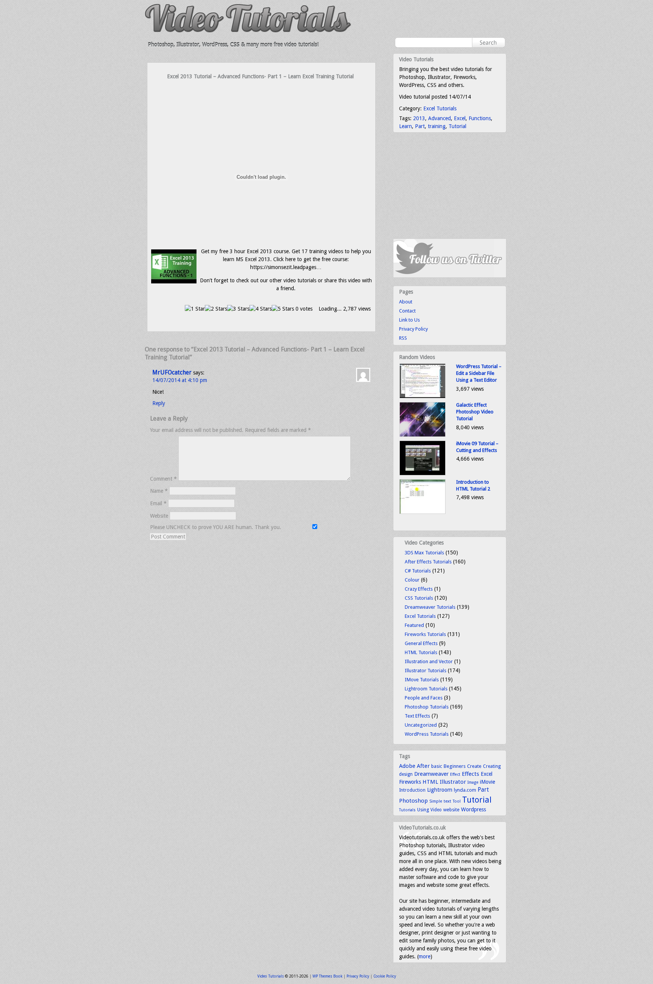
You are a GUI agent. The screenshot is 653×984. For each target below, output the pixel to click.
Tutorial (457, 126)
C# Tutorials (418, 571)
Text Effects (417, 716)
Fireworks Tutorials (425, 634)
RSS (403, 338)
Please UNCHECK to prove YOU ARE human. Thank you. (216, 527)
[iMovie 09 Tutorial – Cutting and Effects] (422, 474)
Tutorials (407, 810)
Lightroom (439, 790)
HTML (430, 781)
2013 (419, 118)
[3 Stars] (238, 309)
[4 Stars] (260, 309)
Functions (480, 118)
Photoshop (413, 800)
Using (423, 809)
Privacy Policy (413, 329)
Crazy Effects (419, 589)
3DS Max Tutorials (424, 552)
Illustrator (453, 781)
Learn (405, 126)
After (423, 766)
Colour (412, 580)
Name (159, 491)
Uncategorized (421, 725)
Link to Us (409, 320)
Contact (407, 311)
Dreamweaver (431, 773)
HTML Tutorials (421, 652)
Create (474, 766)
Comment (163, 479)
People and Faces (424, 698)
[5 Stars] (283, 309)
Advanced (439, 118)
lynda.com (465, 790)
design (406, 774)
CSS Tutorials (419, 598)
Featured (414, 625)
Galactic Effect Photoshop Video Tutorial (475, 411)
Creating (492, 766)
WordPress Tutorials (427, 734)
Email (158, 503)
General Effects (421, 643)
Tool (457, 801)
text (447, 801)
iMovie (487, 782)
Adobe (407, 766)
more (424, 956)
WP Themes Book (327, 976)
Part (420, 126)
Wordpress (473, 809)
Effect (455, 774)
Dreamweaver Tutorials (430, 607)
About (405, 302)
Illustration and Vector (429, 661)
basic (436, 766)
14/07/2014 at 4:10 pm (179, 380)
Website (159, 516)
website (451, 809)
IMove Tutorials (422, 679)
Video (436, 809)
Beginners (455, 766)
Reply (158, 403)
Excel (460, 118)
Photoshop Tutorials (427, 707)
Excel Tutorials (439, 108)
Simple (435, 801)
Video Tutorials (270, 976)
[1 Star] (195, 309)
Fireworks (410, 782)
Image (472, 782)
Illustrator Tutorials (425, 670)
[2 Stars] (216, 309)
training (437, 126)
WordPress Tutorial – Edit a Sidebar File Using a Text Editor (478, 373)
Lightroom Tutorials (426, 689)
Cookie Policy (384, 976)
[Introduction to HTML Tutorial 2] (422, 512)
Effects (470, 773)
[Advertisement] (261, 95)
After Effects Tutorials (428, 562)
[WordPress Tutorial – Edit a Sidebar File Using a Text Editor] (422, 396)
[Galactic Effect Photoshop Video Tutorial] (422, 435)
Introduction (412, 790)
